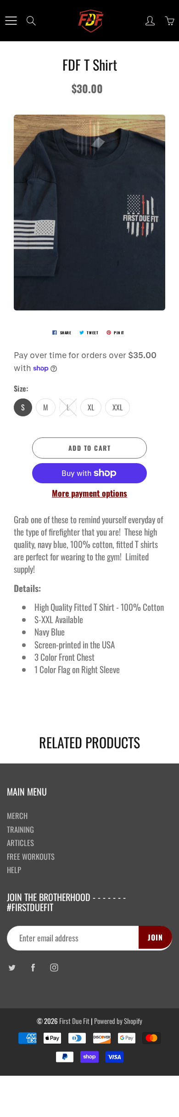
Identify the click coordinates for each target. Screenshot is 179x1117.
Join (155, 937)
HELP (14, 869)
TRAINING (20, 829)
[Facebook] (33, 968)
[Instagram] (54, 968)
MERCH (17, 815)
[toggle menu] (11, 21)
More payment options (89, 493)
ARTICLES (20, 842)
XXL (117, 407)
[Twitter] (12, 968)
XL (91, 407)
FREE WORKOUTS (31, 856)
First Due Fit (74, 1021)
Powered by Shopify (118, 1021)
